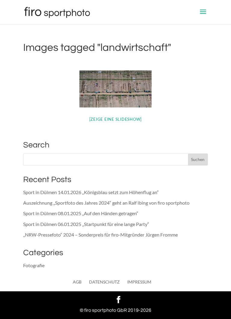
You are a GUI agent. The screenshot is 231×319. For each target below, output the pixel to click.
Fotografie (34, 265)
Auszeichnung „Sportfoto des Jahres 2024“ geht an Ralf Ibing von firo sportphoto (106, 203)
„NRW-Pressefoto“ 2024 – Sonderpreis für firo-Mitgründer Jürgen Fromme (100, 234)
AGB (77, 281)
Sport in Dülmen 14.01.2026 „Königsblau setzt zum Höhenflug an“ (91, 192)
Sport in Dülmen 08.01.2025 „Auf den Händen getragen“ (80, 213)
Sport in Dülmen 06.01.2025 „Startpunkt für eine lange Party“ (86, 224)
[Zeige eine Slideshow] (115, 119)
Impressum (139, 281)
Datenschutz (104, 281)
